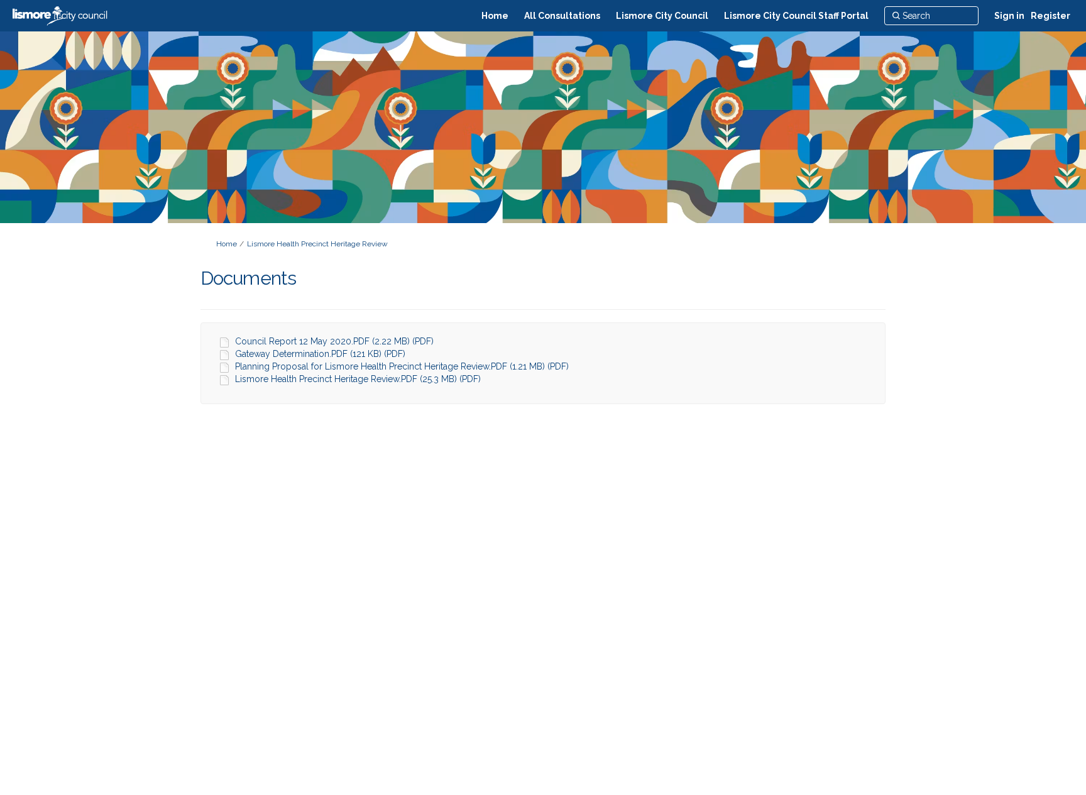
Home (226, 243)
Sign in (1009, 16)
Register (1050, 16)
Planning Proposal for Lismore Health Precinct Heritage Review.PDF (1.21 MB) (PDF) (402, 366)
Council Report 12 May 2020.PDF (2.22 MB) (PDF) (334, 341)
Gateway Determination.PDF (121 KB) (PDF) (320, 354)
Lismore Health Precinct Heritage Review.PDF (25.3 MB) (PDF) (358, 379)
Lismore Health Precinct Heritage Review (317, 243)
